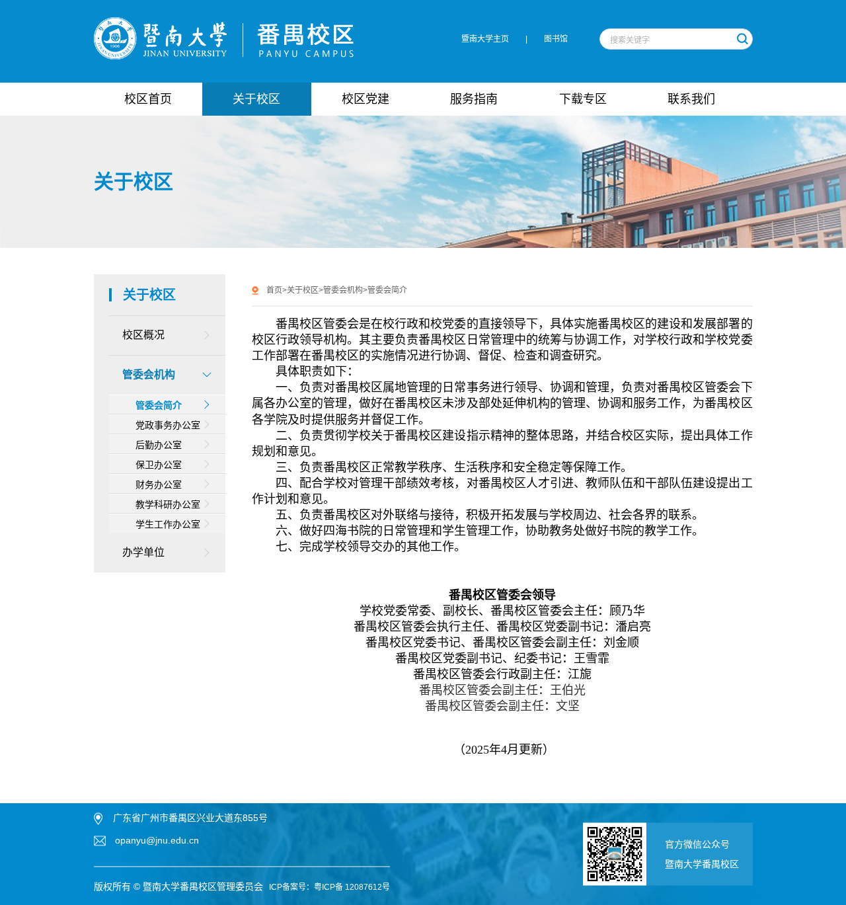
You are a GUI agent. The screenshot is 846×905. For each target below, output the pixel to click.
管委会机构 (148, 374)
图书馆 (556, 39)
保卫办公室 (158, 464)
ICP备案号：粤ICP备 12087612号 (329, 887)
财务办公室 (158, 484)
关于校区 (303, 290)
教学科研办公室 (167, 504)
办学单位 (143, 552)
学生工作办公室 (167, 524)
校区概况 (143, 334)
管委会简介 (158, 405)
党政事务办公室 (167, 425)
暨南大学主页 (485, 39)
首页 (274, 290)
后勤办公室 (158, 445)
